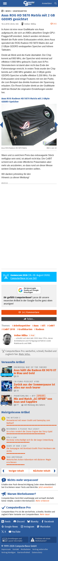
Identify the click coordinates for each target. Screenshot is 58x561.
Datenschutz (37, 552)
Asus (36, 325)
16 (17, 390)
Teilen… (30, 319)
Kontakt (16, 549)
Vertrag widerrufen (40, 549)
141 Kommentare (30, 312)
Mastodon (45, 526)
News (8, 11)
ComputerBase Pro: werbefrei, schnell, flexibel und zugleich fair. (30, 353)
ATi (43, 325)
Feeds (8, 521)
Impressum (6, 549)
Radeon (40, 329)
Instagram (29, 526)
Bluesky (34, 521)
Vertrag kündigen (8, 552)
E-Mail (31, 335)
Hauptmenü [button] (4, 3)
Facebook (49, 521)
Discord (20, 521)
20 (17, 376)
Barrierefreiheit (23, 552)
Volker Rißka (21, 335)
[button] (55, 3)
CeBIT (52, 325)
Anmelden (47, 3)
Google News (11, 526)
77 (17, 405)
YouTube (16, 531)
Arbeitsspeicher (22, 325)
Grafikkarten (20, 11)
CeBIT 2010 (9, 329)
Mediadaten (26, 549)
